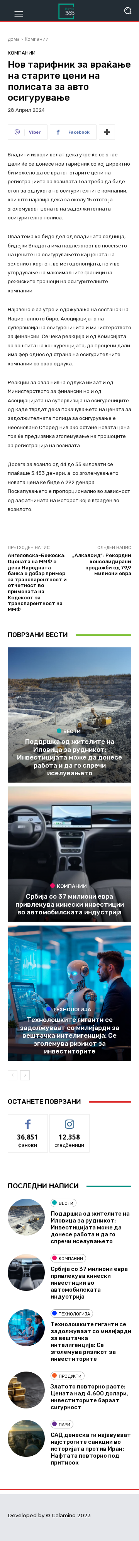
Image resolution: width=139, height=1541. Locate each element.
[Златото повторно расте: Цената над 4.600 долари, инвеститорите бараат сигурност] (26, 1390)
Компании (37, 39)
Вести (72, 731)
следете (69, 1120)
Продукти (70, 1376)
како (28, 1120)
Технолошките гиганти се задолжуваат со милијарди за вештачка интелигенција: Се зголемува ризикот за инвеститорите (69, 1035)
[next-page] (25, 1075)
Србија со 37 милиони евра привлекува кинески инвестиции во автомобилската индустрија (69, 904)
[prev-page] (12, 1075)
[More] (107, 132)
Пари (64, 1424)
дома (14, 39)
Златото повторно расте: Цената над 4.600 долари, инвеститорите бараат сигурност (89, 1397)
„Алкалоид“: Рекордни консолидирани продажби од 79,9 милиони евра (101, 564)
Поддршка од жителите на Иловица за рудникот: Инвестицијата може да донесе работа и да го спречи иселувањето (69, 757)
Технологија (72, 1009)
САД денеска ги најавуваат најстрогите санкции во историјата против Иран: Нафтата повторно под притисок (91, 1449)
